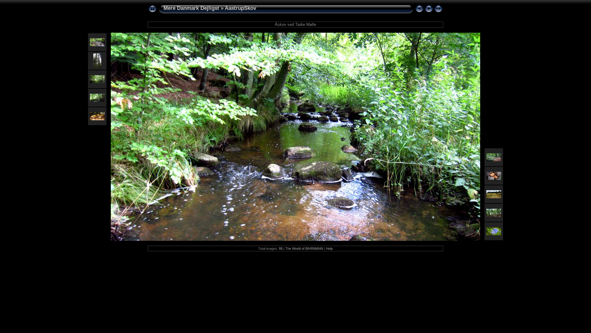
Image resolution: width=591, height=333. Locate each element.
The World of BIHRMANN (304, 248)
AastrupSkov (240, 8)
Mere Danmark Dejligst (191, 8)
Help (329, 248)
